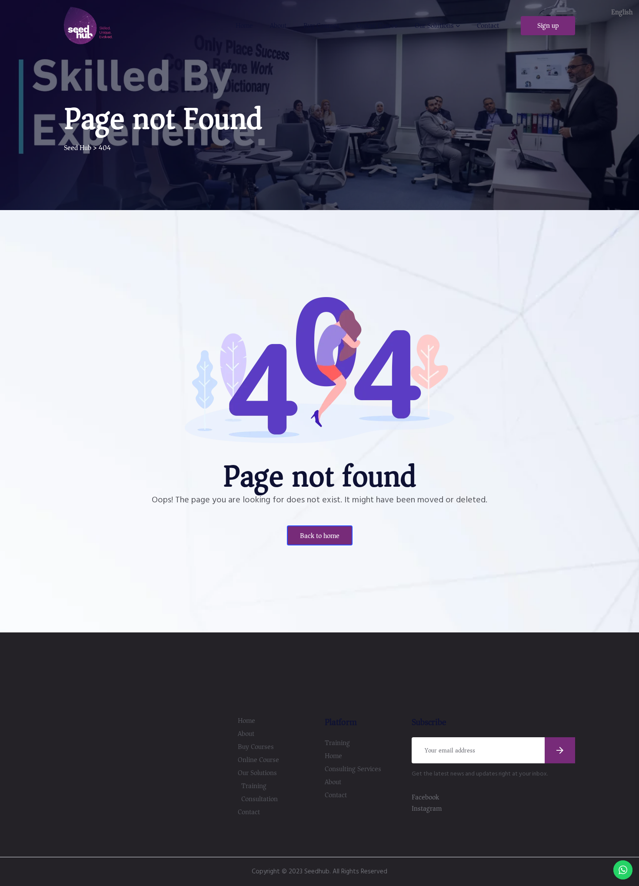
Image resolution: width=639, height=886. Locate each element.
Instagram (427, 808)
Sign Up (548, 26)
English (621, 12)
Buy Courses (321, 26)
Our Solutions (434, 26)
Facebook (425, 797)
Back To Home (319, 536)
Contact (488, 26)
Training (253, 786)
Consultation (259, 799)
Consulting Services (353, 769)
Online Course (377, 26)
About (278, 26)
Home (244, 26)
